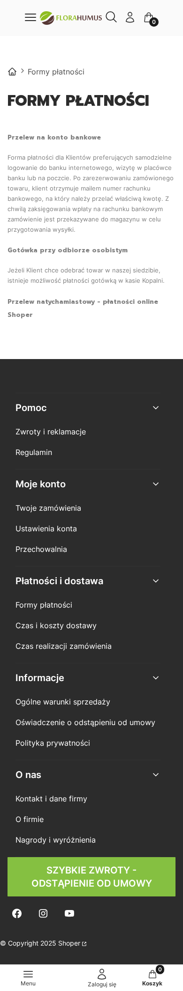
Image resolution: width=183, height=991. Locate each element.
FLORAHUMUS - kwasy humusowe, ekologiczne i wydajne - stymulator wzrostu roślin (12, 71)
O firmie (29, 819)
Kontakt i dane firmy (51, 798)
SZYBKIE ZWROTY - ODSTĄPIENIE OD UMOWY (91, 877)
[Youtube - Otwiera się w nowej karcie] (69, 913)
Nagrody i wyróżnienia (55, 839)
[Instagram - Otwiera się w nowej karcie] (43, 913)
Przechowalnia (41, 549)
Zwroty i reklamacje (50, 431)
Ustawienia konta (46, 528)
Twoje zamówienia (48, 508)
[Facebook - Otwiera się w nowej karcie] (17, 913)
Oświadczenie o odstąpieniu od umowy (85, 722)
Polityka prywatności (52, 743)
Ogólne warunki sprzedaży (62, 701)
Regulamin (33, 452)
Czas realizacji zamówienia (63, 646)
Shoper (69, 943)
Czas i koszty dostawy (56, 625)
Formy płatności (43, 604)
